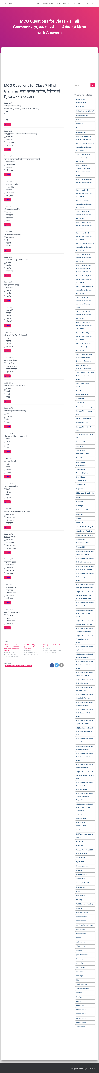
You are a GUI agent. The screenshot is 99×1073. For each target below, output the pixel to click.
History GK (79, 514)
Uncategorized (80, 887)
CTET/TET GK (80, 402)
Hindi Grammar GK (82, 510)
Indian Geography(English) (84, 535)
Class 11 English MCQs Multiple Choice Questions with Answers (84, 193)
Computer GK (80, 398)
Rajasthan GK (80, 861)
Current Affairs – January (84, 407)
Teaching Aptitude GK (82, 883)
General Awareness (82, 458)
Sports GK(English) (82, 874)
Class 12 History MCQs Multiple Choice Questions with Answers (84, 325)
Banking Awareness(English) (85, 111)
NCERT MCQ (77, 3)
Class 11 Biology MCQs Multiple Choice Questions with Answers (84, 158)
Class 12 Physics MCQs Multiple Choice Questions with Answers (84, 347)
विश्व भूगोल (78, 1001)
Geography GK (80, 484)
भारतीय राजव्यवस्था (80, 971)
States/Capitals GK (81, 878)
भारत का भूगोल (79, 963)
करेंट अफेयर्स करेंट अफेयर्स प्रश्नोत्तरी (84, 925)
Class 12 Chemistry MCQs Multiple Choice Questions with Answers (84, 279)
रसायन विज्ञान (79, 992)
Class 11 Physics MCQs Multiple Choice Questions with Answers (84, 226)
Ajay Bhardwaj (90, 1069)
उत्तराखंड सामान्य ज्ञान (81, 921)
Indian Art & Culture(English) (85, 527)
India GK (78, 518)
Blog (86, 3)
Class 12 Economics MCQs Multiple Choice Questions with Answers (84, 290)
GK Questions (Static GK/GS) (85, 493)
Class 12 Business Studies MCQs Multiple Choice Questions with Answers (84, 269)
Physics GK (79, 841)
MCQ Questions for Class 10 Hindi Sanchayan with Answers (84, 577)
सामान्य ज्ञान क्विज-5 (81, 1022)
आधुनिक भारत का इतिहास (82, 912)
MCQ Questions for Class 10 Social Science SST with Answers (84, 613)
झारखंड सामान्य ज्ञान (80, 942)
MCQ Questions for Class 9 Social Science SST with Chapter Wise (84, 807)
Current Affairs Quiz (64, 3)
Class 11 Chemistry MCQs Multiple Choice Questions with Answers (84, 183)
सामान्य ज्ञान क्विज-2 (81, 1009)
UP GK (78, 891)
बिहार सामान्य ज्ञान (80, 959)
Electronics (79, 446)
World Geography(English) (84, 904)
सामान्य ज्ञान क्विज (80, 1005)
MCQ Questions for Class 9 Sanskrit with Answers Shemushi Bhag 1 (84, 786)
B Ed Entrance (80, 107)
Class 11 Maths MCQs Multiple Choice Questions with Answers (84, 215)
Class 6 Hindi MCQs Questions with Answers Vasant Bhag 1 (31, 647)
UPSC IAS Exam (80, 895)
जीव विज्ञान (78, 938)
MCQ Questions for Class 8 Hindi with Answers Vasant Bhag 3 (84, 731)
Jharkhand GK (80, 547)
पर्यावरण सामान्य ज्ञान (80, 946)
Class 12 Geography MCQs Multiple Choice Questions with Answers (84, 315)
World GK (79, 908)
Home (37, 3)
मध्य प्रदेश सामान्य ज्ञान (81, 984)
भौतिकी (77, 980)
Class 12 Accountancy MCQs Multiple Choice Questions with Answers (85, 247)
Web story (79, 900)
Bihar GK (78, 119)
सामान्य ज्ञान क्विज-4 (81, 1018)
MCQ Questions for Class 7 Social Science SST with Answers (84, 713)
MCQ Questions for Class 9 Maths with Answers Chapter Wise (85, 775)
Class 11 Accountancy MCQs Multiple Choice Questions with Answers (85, 147)
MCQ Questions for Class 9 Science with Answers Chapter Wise (84, 797)
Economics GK (80, 442)
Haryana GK (79, 501)
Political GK (79, 846)
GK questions (80, 489)
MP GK (78, 830)
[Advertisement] (49, 61)
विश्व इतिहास (79, 997)
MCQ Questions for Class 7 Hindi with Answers (18, 665)
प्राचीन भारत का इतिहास (81, 954)
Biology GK (79, 123)
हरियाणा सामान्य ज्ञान (80, 1026)
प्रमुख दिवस (79, 950)
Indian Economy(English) (84, 531)
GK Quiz (78, 497)
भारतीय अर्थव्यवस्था (80, 967)
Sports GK (79, 870)
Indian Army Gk (80, 522)
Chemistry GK (80, 128)
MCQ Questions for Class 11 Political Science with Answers (84, 639)
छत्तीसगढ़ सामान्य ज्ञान (81, 933)
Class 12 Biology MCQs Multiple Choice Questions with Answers (84, 258)
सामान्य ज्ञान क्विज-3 (81, 1014)
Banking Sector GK (82, 115)
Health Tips (79, 506)
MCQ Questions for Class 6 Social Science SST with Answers (84, 665)
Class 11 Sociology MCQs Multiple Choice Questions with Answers (84, 236)
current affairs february (83, 418)
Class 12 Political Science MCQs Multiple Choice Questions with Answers (84, 358)
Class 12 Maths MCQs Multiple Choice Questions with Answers (84, 336)
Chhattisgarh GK (81, 132)
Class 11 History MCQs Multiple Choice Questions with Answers (84, 204)
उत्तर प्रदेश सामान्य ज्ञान (81, 916)
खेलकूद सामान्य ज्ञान (80, 929)
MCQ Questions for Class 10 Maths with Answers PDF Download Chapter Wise (84, 595)
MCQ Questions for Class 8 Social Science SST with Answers (84, 757)
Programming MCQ (48, 3)
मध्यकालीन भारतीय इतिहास (82, 988)
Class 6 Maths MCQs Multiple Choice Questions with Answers (85, 376)
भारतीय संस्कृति (79, 976)
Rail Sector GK (80, 857)
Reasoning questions (82, 866)
